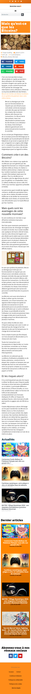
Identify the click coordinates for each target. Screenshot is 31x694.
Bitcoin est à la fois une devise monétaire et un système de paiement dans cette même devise (15, 96)
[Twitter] (12, 1)
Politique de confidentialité (16, 680)
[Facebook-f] (10, 1)
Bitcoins (4, 57)
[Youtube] (21, 1)
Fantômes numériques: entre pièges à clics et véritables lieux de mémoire (15, 484)
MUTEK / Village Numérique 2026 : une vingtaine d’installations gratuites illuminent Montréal (15, 507)
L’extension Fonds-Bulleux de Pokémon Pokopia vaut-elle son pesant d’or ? (13, 461)
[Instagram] (18, 1)
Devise (10, 57)
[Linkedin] (15, 1)
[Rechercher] (22, 14)
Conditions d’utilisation (15, 676)
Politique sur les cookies (15, 684)
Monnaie (15, 57)
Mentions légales (16, 688)
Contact (18, 672)
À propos (11, 672)
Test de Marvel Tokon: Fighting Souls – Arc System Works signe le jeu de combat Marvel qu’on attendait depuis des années (15, 631)
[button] (15, 10)
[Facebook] (11, 656)
